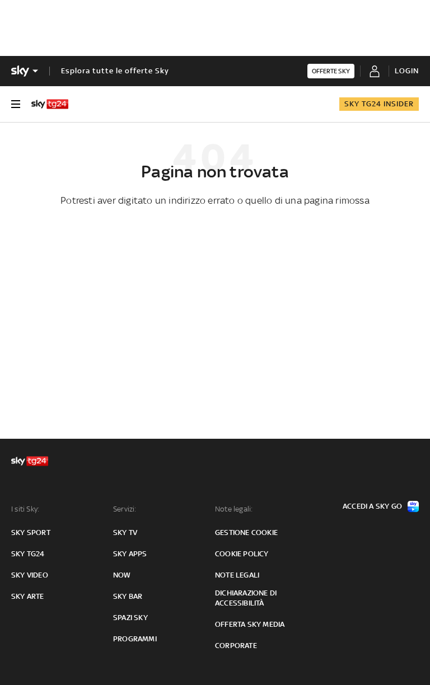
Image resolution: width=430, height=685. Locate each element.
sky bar (127, 596)
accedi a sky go (372, 506)
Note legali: (234, 509)
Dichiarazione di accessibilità (246, 598)
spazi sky (130, 617)
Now (122, 575)
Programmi (135, 639)
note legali (237, 575)
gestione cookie (246, 532)
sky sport (30, 532)
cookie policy (242, 554)
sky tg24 (28, 554)
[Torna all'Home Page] (49, 104)
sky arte (27, 596)
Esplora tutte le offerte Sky (115, 71)
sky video (29, 575)
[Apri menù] (15, 104)
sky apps (130, 554)
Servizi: (125, 509)
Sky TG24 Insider (379, 104)
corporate (236, 645)
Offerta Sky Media (249, 624)
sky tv (125, 532)
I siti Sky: (25, 509)
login (407, 71)
